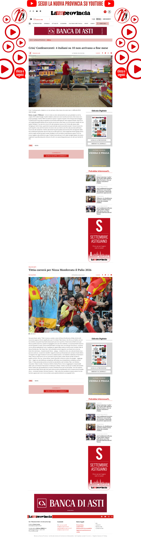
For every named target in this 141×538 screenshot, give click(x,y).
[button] (109, 11)
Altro (49, 40)
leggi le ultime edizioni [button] (98, 140)
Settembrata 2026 (38, 19)
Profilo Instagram (34, 11)
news (36, 145)
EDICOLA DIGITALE (98, 19)
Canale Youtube (38, 11)
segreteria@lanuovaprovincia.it (64, 528)
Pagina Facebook (31, 11)
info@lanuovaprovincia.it (63, 526)
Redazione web (36, 53)
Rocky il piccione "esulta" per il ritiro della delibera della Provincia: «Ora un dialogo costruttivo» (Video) (104, 180)
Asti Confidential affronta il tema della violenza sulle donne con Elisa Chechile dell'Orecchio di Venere (104, 211)
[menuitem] (37, 23)
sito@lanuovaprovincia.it (63, 529)
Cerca (105, 11)
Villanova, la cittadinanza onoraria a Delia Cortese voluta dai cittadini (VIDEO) (104, 200)
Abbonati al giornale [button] (98, 143)
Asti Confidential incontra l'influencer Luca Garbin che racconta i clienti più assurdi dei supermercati (104, 191)
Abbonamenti (107, 19)
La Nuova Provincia (39, 40)
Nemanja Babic (32, 275)
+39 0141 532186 (63, 525)
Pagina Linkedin (41, 11)
